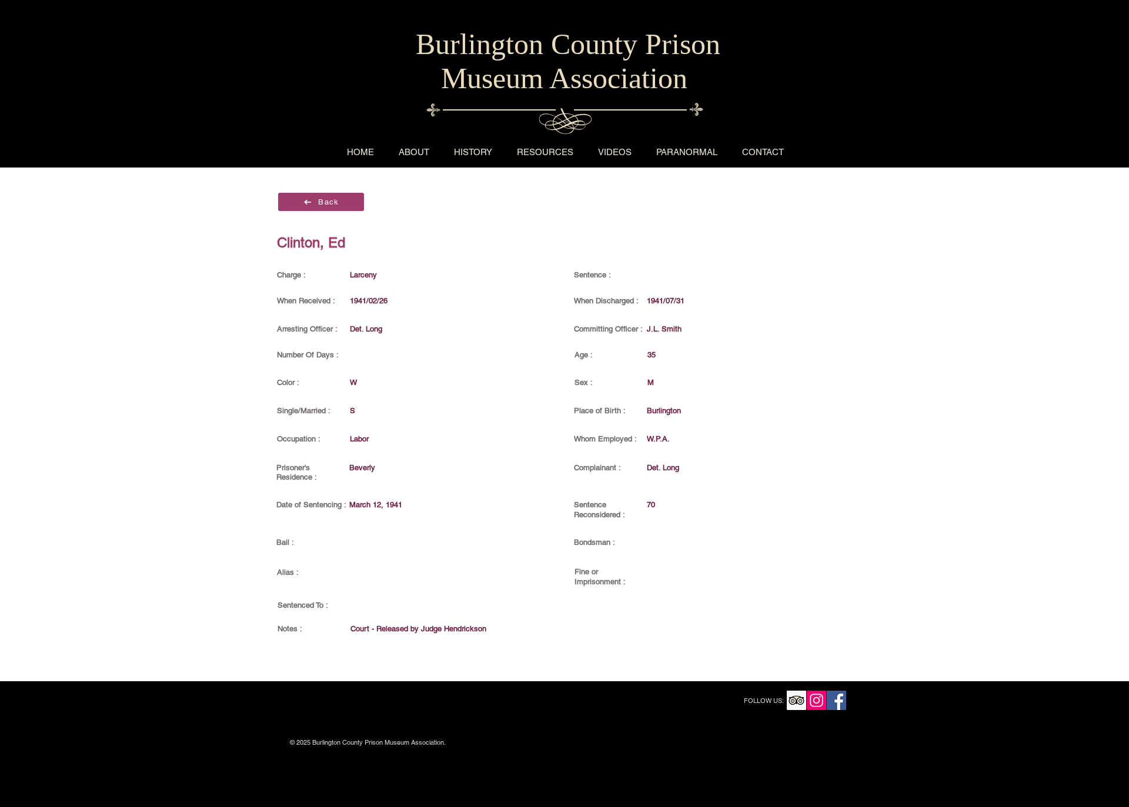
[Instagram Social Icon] (816, 700)
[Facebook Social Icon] (836, 700)
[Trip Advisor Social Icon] (796, 700)
